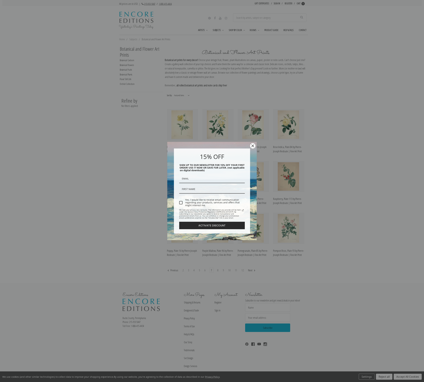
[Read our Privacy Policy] (243, 210)
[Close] (253, 146)
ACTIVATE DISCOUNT (212, 225)
